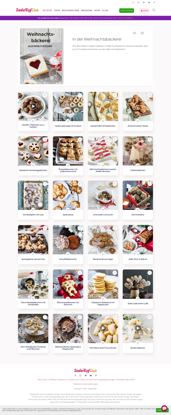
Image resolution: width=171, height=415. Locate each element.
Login (145, 10)
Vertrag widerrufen (125, 380)
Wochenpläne (70, 10)
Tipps (57, 10)
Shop (97, 10)
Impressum (73, 380)
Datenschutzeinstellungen (86, 384)
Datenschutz (86, 380)
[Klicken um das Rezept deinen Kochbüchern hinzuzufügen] (33, 121)
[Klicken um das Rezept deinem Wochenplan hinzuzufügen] (45, 95)
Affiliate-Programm (58, 380)
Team (45, 380)
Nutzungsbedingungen (104, 380)
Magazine (86, 10)
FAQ (39, 380)
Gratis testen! (127, 10)
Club (105, 10)
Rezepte (47, 10)
